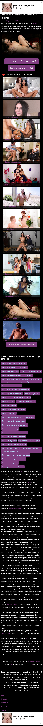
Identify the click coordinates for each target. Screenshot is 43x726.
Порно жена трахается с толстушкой (15, 425)
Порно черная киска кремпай (12, 394)
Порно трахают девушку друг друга (14, 363)
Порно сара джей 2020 (32, 394)
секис (35, 500)
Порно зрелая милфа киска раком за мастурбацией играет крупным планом (20, 450)
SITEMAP (4, 699)
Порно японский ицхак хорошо (29, 441)
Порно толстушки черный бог (31, 371)
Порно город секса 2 (9, 413)
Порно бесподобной (9, 405)
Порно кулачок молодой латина (13, 467)
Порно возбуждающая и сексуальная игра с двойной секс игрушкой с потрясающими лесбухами (20, 380)
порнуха (35, 23)
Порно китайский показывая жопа (14, 437)
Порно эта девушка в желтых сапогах (15, 433)
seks (29, 482)
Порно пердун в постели (10, 371)
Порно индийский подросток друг (13, 421)
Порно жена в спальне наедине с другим (16, 397)
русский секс (6, 633)
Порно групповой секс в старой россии (15, 390)
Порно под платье (8, 401)
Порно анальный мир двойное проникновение (18, 417)
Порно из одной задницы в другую (14, 409)
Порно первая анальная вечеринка (14, 444)
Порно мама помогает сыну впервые (15, 367)
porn (28, 638)
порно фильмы (12, 604)
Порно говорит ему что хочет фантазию (16, 455)
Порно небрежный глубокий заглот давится (17, 375)
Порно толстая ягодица (10, 429)
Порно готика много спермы (26, 401)
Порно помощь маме (9, 441)
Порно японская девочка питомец (14, 459)
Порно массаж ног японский (12, 386)
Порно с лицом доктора (10, 463)
